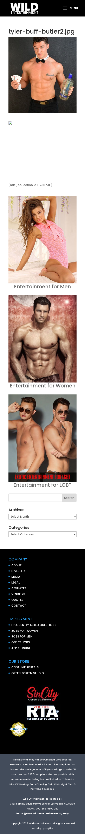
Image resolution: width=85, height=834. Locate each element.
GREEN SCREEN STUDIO (27, 673)
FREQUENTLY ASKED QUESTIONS (33, 625)
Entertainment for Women (43, 385)
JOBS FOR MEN (21, 636)
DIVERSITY (18, 571)
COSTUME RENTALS (25, 667)
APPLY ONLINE (21, 648)
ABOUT (16, 565)
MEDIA (15, 577)
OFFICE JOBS (20, 642)
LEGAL (15, 582)
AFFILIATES (18, 588)
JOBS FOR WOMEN (24, 631)
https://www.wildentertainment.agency (42, 813)
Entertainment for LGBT (42, 485)
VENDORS (18, 594)
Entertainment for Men (42, 286)
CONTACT (18, 606)
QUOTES (17, 600)
